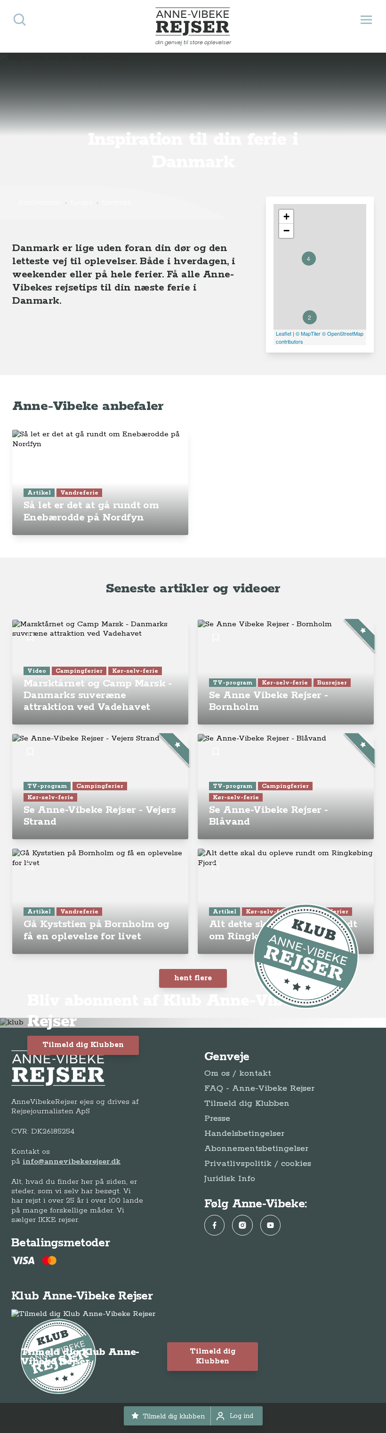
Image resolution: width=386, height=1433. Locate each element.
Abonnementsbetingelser (256, 1148)
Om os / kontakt (237, 1073)
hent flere (193, 978)
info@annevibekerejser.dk (72, 1161)
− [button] (286, 230)
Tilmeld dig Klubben (83, 1045)
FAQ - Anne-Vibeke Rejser (259, 1088)
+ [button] (286, 216)
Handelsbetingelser (244, 1133)
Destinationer (40, 202)
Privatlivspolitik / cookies (257, 1163)
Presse (217, 1118)
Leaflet (283, 333)
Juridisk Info (229, 1178)
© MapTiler (308, 333)
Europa (81, 202)
